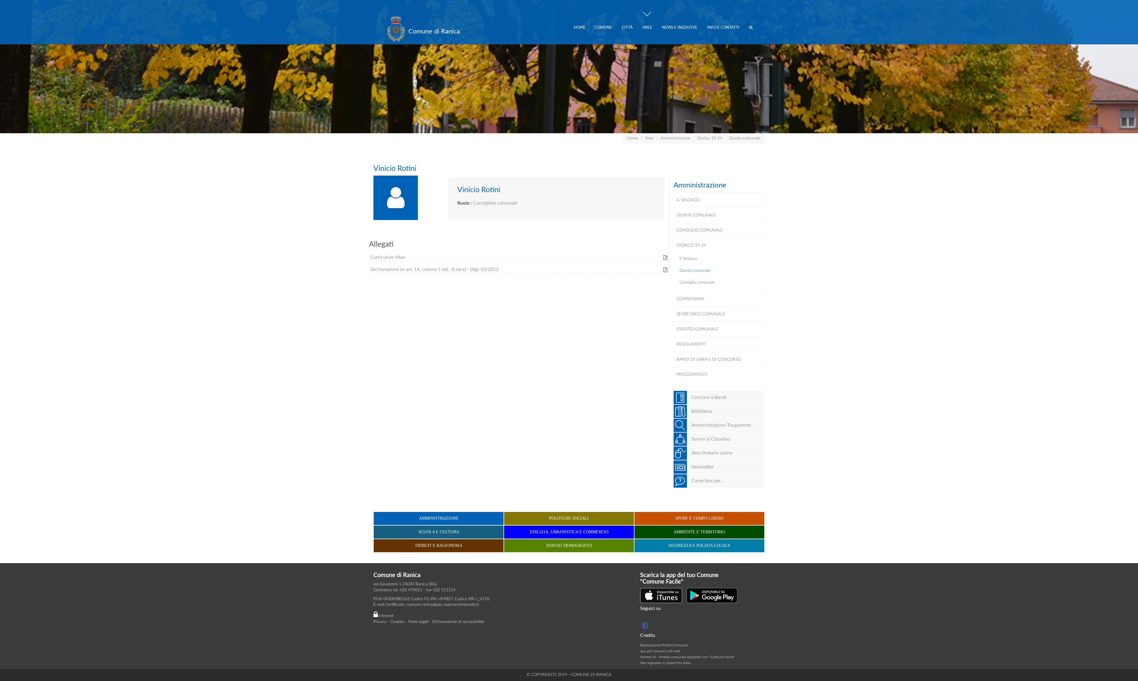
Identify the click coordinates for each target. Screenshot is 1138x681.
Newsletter (702, 467)
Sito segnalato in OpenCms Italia (665, 663)
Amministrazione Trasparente (721, 425)
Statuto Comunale (697, 329)
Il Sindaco (688, 200)
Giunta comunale (744, 138)
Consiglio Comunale (700, 230)
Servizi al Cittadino (710, 439)
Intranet (386, 616)
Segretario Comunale (701, 314)
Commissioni (690, 299)
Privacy (379, 622)
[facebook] (644, 627)
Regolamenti (691, 344)
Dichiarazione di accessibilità (458, 622)
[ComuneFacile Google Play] (711, 595)
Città (628, 28)
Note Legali (418, 622)
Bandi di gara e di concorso (709, 359)
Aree (647, 28)
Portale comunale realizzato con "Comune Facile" (697, 657)
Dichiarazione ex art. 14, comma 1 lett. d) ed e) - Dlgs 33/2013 (434, 269)
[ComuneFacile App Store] (661, 595)
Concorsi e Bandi (709, 397)
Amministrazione (675, 138)
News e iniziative (680, 28)
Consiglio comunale (697, 282)
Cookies (397, 622)
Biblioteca (701, 411)
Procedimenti (692, 374)
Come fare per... (707, 480)
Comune (603, 28)
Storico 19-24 (709, 138)
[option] (569, 66)
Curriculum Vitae (387, 257)
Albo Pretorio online (712, 453)
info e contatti (723, 28)
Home (580, 28)
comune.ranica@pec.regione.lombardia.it (442, 605)
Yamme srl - (649, 657)
